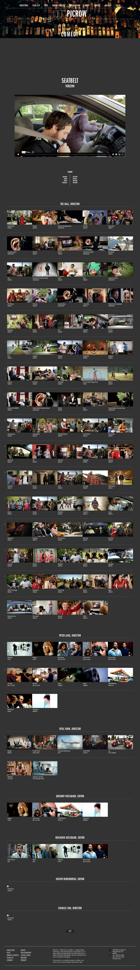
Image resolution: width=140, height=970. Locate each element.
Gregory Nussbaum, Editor (70, 796)
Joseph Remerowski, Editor (70, 879)
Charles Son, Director (70, 908)
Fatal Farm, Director (70, 729)
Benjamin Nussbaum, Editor (70, 838)
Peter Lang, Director (70, 635)
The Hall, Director (70, 204)
